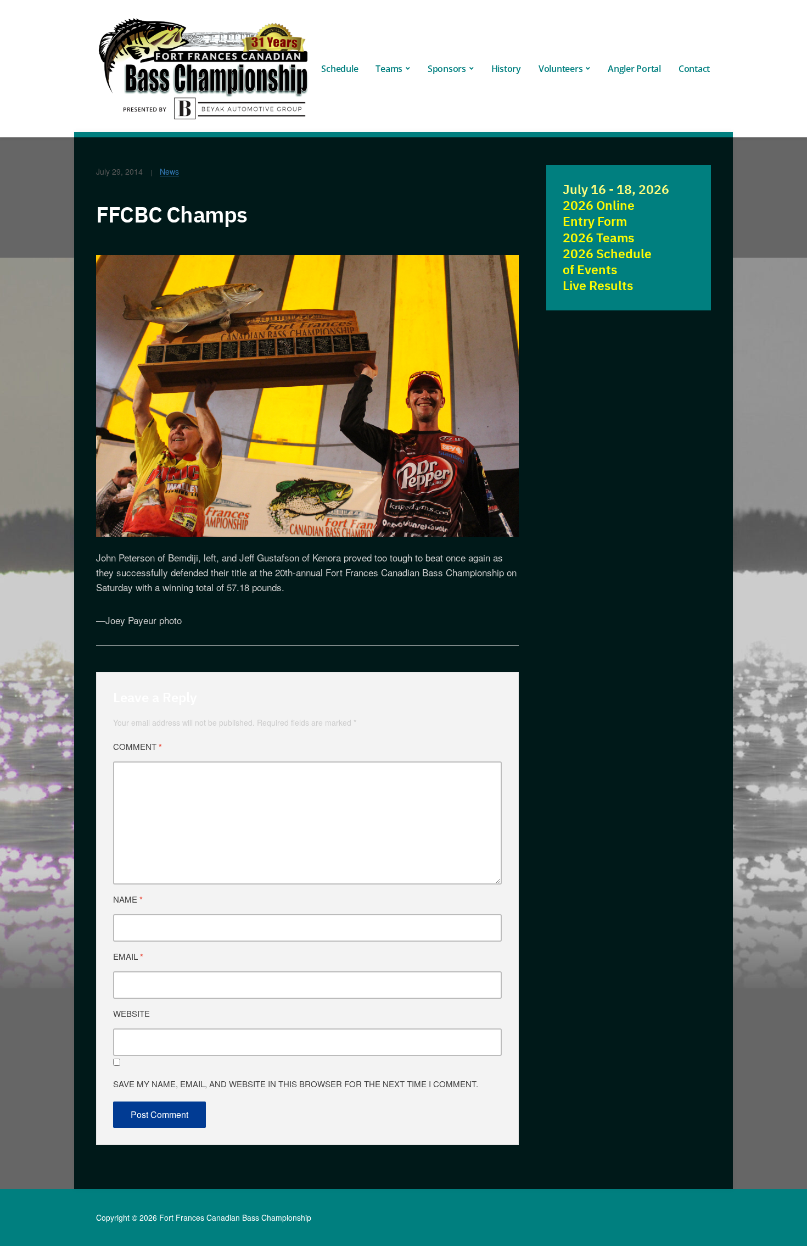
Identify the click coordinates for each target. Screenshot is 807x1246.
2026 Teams (598, 238)
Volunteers (561, 69)
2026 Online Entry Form (599, 213)
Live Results (598, 285)
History (506, 69)
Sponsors (447, 69)
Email (128, 956)
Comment (137, 747)
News (169, 171)
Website (131, 1013)
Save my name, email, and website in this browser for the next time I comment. (295, 1083)
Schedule (339, 69)
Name (128, 899)
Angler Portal (634, 69)
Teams (389, 69)
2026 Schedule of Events (607, 261)
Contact (694, 69)
